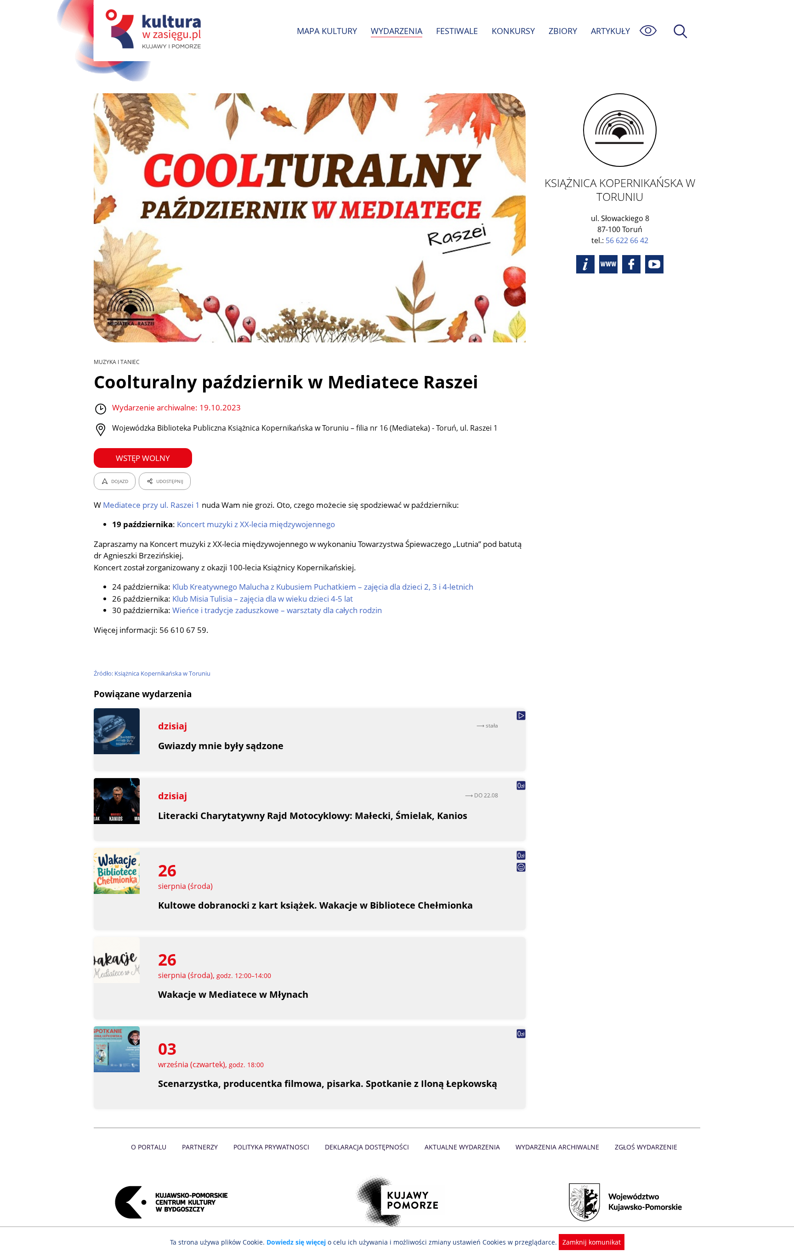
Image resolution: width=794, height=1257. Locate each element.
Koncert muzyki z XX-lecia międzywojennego (256, 524)
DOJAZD (119, 481)
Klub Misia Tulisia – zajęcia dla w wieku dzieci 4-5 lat (262, 598)
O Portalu (148, 1147)
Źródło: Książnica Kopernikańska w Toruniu (152, 673)
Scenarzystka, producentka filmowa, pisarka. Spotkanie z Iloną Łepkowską (327, 1083)
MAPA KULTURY (327, 30)
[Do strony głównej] (152, 30)
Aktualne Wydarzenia (462, 1147)
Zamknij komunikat (591, 1242)
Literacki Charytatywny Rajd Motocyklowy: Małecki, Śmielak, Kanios (312, 815)
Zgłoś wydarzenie (646, 1147)
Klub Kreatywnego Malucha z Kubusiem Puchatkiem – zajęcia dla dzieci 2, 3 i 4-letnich (322, 586)
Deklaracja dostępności (367, 1147)
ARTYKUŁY (610, 30)
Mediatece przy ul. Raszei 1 (151, 505)
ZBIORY (563, 30)
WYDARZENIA (396, 30)
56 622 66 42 (627, 240)
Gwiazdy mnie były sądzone (221, 745)
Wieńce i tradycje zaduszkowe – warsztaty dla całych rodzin (277, 610)
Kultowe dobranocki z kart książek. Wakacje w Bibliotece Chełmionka (315, 905)
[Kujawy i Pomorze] (397, 1202)
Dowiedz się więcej (296, 1242)
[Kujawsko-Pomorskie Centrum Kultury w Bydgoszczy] (168, 1202)
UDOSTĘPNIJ (169, 481)
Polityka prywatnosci (271, 1147)
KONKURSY (513, 30)
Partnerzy (200, 1147)
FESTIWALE (457, 30)
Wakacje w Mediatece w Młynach (233, 994)
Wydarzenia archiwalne (557, 1147)
